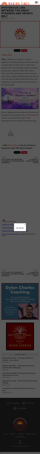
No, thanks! (20, 228)
